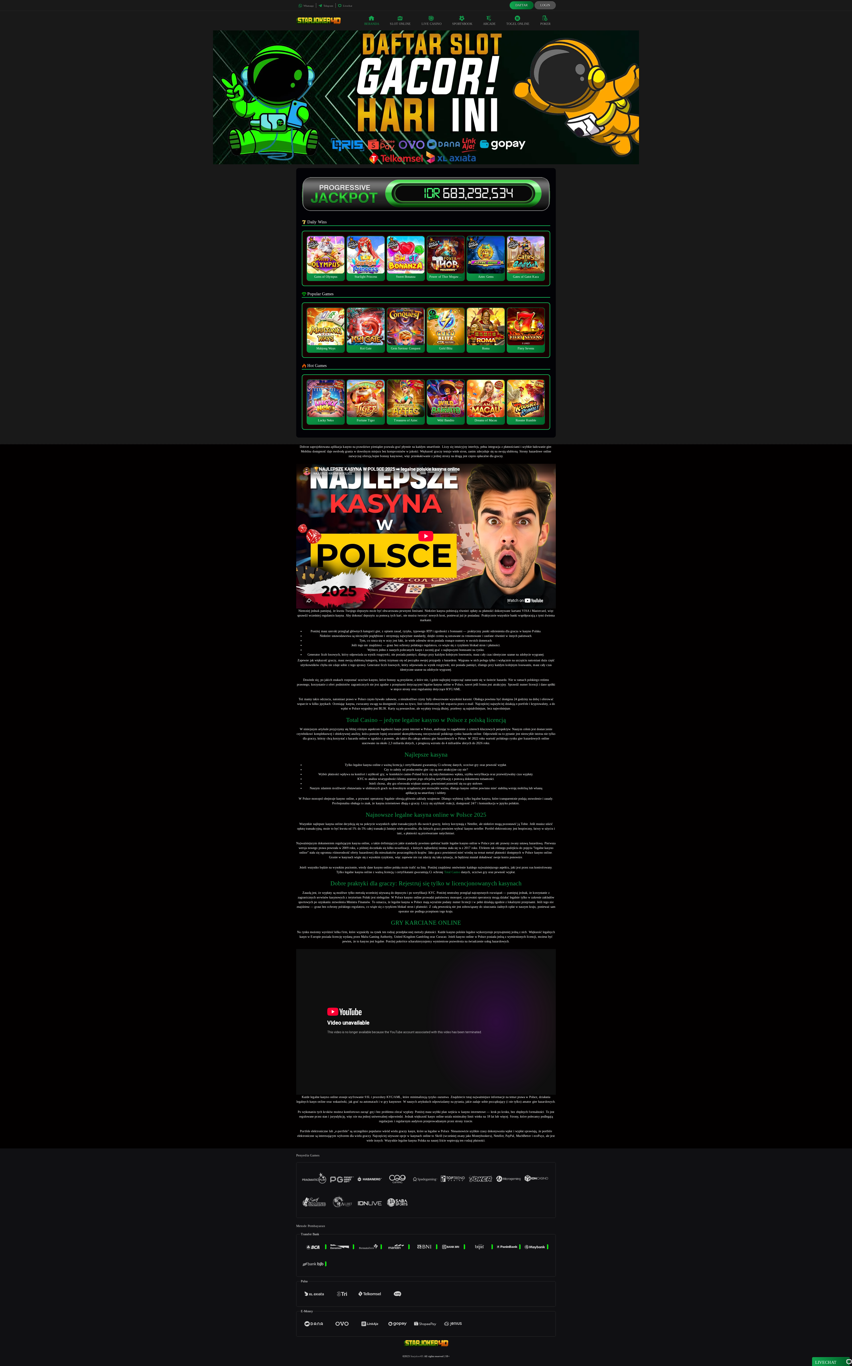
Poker (545, 24)
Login (545, 5)
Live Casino (432, 24)
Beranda (371, 24)
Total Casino (452, 872)
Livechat (347, 5)
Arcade (489, 24)
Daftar (521, 5)
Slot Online (400, 24)
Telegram (328, 5)
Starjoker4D (416, 1356)
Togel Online (517, 24)
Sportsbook (462, 24)
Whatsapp (308, 5)
